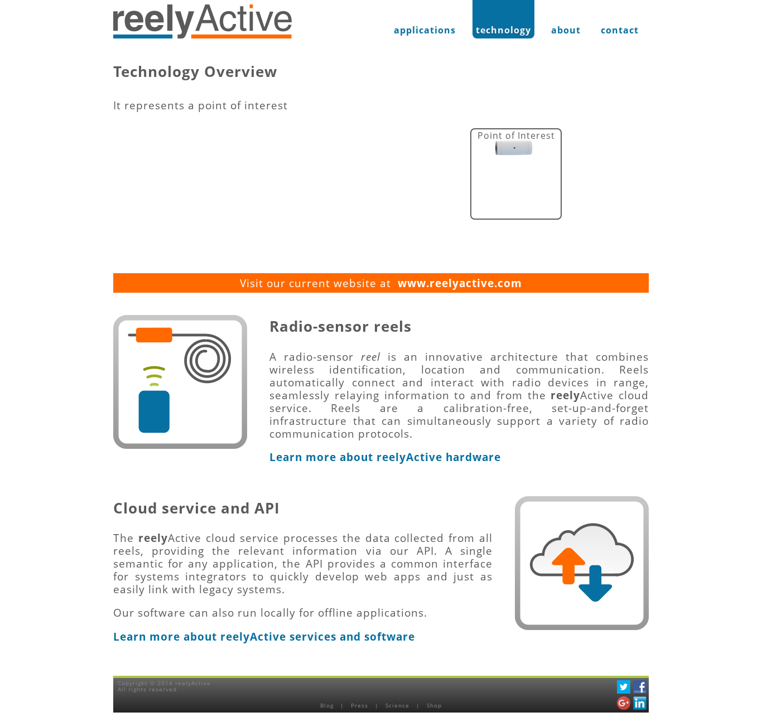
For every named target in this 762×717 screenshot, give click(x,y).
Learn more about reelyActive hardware (385, 456)
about (566, 30)
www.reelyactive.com (460, 282)
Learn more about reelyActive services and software (264, 636)
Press (360, 705)
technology (503, 30)
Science (398, 705)
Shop (434, 705)
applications (425, 30)
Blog (328, 705)
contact (620, 30)
